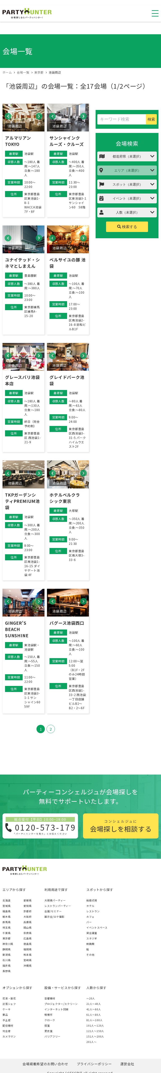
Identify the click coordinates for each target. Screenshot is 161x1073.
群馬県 (6, 922)
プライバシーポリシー (94, 1063)
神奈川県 (8, 944)
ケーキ (6, 1009)
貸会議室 (91, 933)
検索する (129, 227)
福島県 (6, 911)
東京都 (6, 938)
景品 (5, 1014)
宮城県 (6, 905)
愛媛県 (27, 900)
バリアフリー (52, 1036)
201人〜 (91, 1042)
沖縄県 (27, 965)
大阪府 (27, 916)
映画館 (90, 944)
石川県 (6, 960)
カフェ (90, 916)
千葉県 (6, 933)
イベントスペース (96, 927)
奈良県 (27, 933)
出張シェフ (9, 1003)
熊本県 (27, 954)
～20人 (90, 998)
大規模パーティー (55, 900)
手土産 (6, 1020)
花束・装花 (9, 998)
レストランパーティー (57, 905)
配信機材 (8, 1025)
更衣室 (48, 1031)
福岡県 (27, 949)
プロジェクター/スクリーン (61, 1003)
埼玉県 (6, 927)
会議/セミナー (53, 911)
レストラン (93, 911)
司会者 (6, 1031)
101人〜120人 (95, 1025)
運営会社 (127, 1063)
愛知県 (27, 905)
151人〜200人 (95, 1036)
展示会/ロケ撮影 (54, 916)
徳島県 (27, 944)
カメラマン (9, 1036)
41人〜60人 (93, 1009)
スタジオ (91, 938)
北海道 (6, 900)
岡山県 (27, 927)
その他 (90, 954)
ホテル (90, 905)
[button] (8, 116)
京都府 (27, 911)
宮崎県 (27, 960)
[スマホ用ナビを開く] (155, 13)
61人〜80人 (93, 1014)
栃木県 (6, 916)
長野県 (6, 971)
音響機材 (49, 998)
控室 (47, 1025)
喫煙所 (48, 1014)
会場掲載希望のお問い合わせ (45, 1063)
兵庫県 (27, 922)
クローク (49, 1020)
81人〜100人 (94, 1020)
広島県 (27, 938)
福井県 (6, 965)
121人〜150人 (95, 1031)
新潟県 (6, 954)
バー (89, 922)
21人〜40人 (93, 1003)
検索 (151, 119)
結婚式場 (91, 900)
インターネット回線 (56, 1009)
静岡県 (6, 949)
